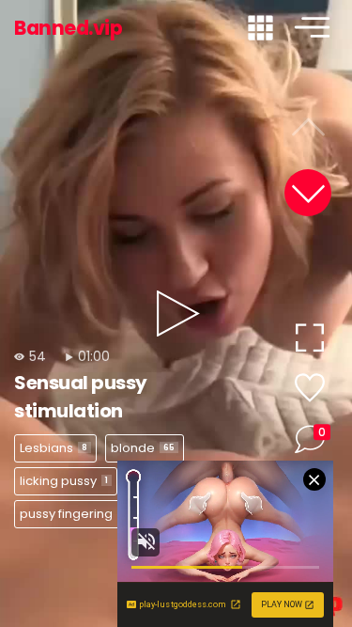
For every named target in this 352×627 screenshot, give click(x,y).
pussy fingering (75, 514)
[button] (307, 192)
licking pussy (64, 481)
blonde (143, 448)
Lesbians (53, 448)
